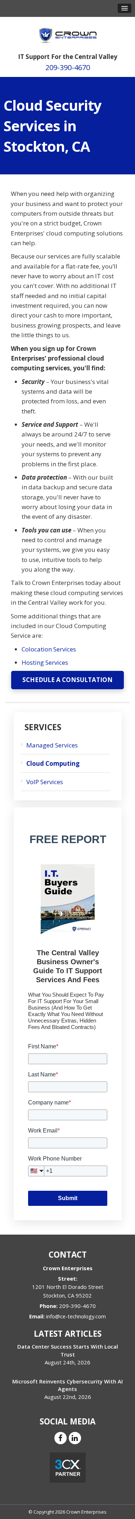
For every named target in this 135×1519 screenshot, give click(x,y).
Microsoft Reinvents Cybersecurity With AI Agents (67, 1385)
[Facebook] (60, 1437)
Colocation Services (49, 649)
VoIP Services (44, 782)
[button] (124, 8)
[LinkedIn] (75, 1437)
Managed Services (52, 745)
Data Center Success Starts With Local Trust (67, 1350)
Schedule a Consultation (67, 680)
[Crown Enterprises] (67, 32)
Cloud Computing (53, 763)
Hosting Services (45, 662)
